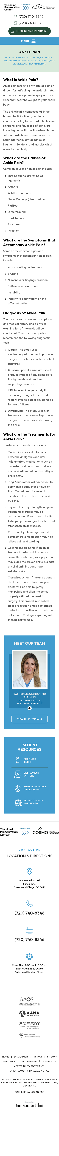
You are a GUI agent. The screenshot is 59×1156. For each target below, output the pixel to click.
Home (5, 1056)
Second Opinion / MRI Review (33, 802)
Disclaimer (21, 1056)
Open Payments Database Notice (29, 1070)
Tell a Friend (28, 1061)
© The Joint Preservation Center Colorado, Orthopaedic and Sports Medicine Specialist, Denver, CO (29, 1082)
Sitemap (52, 1056)
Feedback (9, 1061)
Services (18, 64)
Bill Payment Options (31, 774)
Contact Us (49, 1061)
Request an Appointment (32, 31)
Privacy (37, 1056)
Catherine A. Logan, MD (29, 1091)
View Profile (30, 708)
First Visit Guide (30, 760)
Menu (25, 41)
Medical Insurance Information (35, 788)
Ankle (28, 64)
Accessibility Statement (29, 1066)
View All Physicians (29, 719)
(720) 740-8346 (31, 16)
